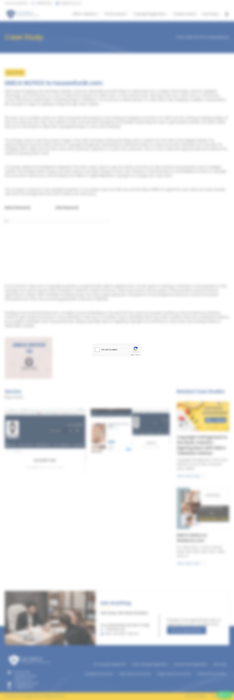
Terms (137, 354)
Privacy (132, 354)
